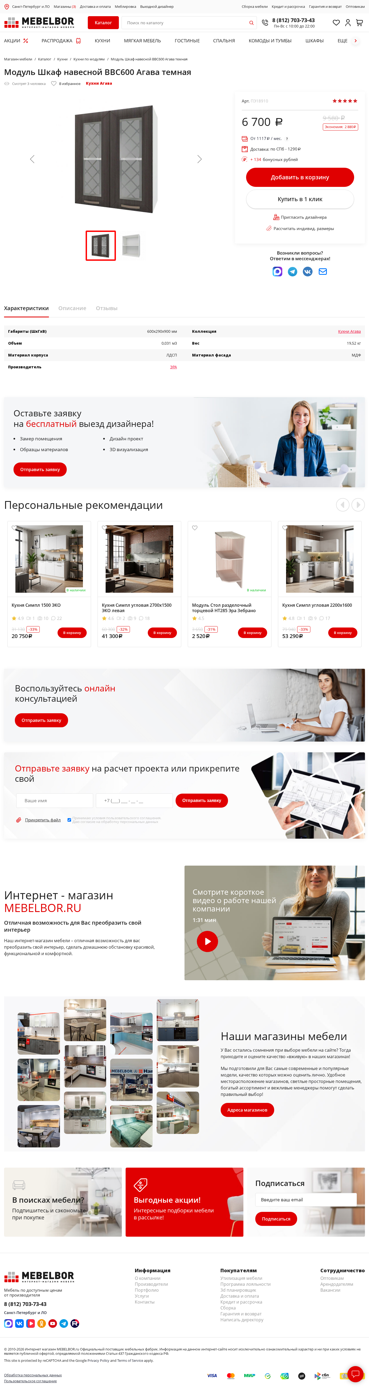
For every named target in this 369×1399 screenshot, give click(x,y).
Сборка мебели (255, 7)
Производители (151, 1284)
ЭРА (173, 366)
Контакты (145, 1302)
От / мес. (266, 138)
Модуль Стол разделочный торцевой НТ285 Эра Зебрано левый (224, 610)
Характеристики (26, 308)
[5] (355, 101)
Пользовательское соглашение (30, 1381)
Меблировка (125, 7)
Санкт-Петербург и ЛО (31, 6)
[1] (335, 101)
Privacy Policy (98, 1360)
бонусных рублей (274, 159)
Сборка (228, 1308)
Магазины (65, 7)
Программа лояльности (245, 1284)
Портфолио (147, 1290)
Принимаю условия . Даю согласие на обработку (116, 820)
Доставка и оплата (95, 7)
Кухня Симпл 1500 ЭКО (36, 605)
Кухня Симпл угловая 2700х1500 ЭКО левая (137, 607)
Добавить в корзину (300, 177)
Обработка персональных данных (33, 1375)
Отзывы (107, 308)
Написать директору (241, 1320)
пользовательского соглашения (133, 817)
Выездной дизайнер (157, 7)
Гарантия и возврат (325, 7)
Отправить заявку (40, 469)
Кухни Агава (99, 83)
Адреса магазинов (247, 1110)
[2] (340, 101)
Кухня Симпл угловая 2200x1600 (317, 605)
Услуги (142, 1296)
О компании (147, 1278)
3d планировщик (238, 1290)
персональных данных (139, 821)
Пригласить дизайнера (304, 217)
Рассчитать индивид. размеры (304, 228)
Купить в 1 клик (300, 199)
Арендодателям (336, 1284)
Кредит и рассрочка (288, 7)
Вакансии (330, 1290)
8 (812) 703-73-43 (293, 20)
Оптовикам (355, 7)
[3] (345, 101)
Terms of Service (130, 1360)
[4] (350, 101)
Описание (72, 308)
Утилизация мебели (241, 1278)
